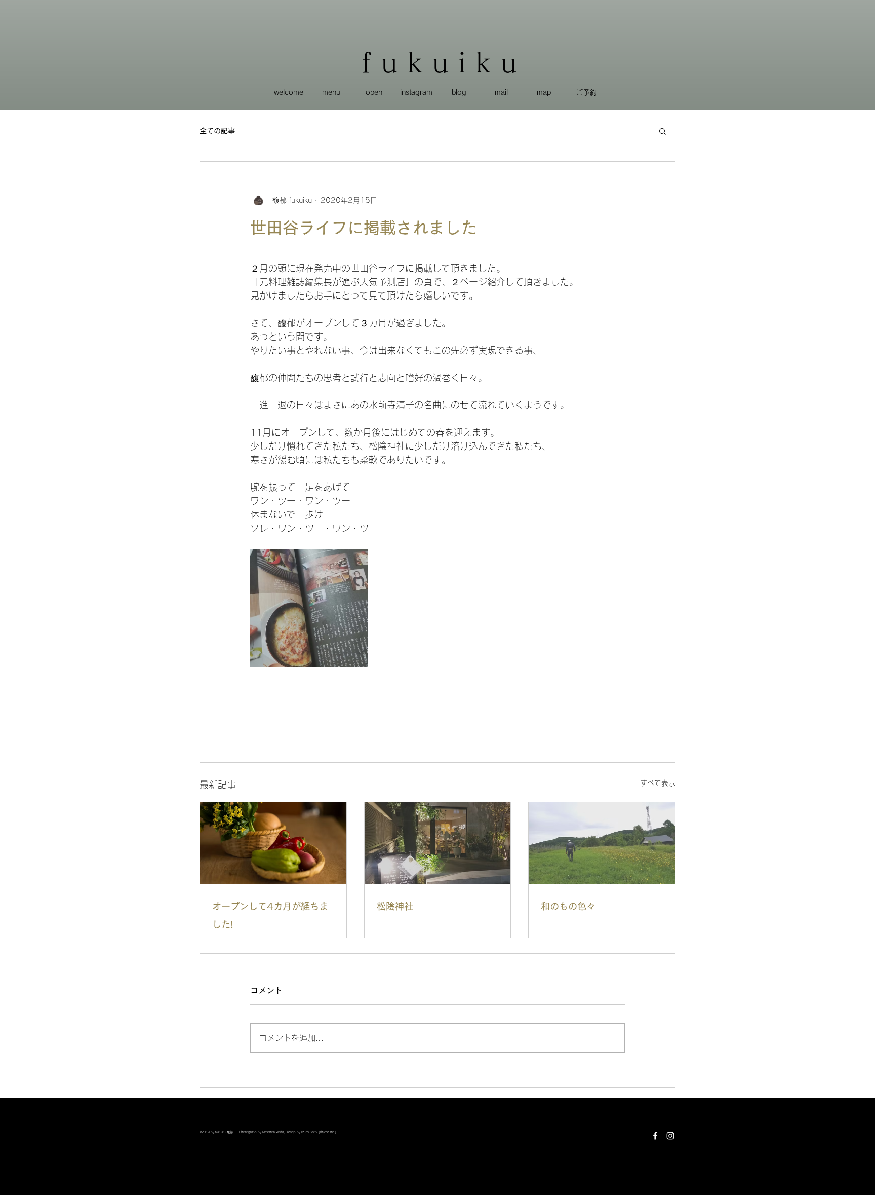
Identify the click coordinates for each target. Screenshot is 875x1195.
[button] (662, 131)
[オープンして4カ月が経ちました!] (273, 843)
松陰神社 (395, 906)
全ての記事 (217, 130)
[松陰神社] (438, 843)
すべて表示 (657, 783)
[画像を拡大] (309, 608)
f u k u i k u (439, 62)
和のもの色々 (568, 906)
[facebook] (655, 1136)
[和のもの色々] (602, 843)
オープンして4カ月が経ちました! (270, 915)
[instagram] (670, 1136)
